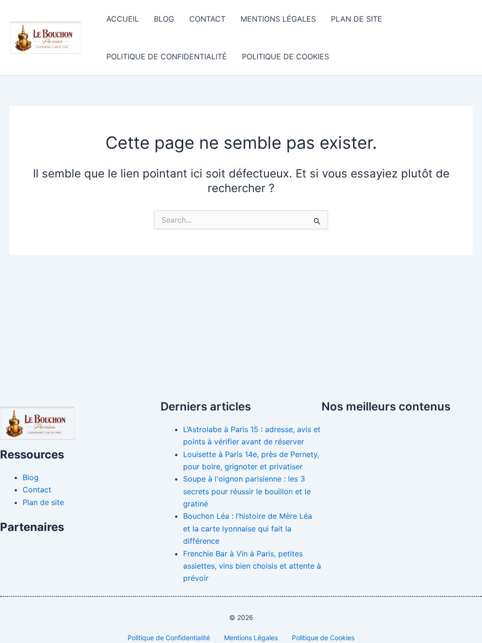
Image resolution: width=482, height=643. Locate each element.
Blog (164, 19)
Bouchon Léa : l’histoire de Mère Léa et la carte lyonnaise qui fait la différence (247, 528)
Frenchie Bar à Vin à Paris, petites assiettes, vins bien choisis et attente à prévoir (252, 566)
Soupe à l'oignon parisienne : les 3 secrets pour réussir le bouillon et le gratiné (247, 491)
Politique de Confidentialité (166, 56)
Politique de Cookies (285, 56)
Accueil (122, 19)
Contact (207, 19)
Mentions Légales (278, 19)
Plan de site (356, 19)
